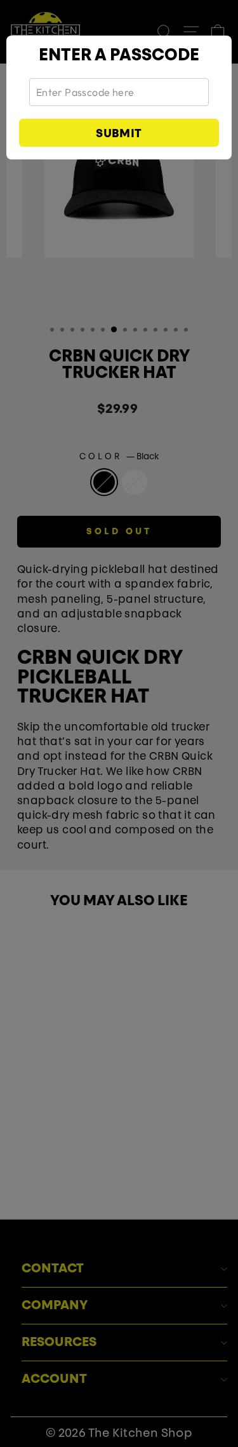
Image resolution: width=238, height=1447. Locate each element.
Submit (119, 134)
